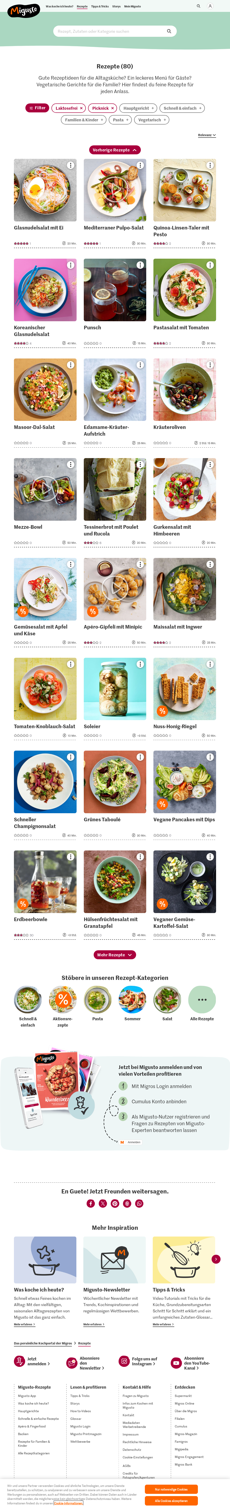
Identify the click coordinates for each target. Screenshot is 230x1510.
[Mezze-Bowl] (45, 504)
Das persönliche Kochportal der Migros (43, 1343)
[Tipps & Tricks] (184, 1282)
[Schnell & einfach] (28, 1007)
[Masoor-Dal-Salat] (45, 404)
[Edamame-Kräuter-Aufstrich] (115, 404)
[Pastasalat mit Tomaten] (184, 305)
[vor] (216, 1259)
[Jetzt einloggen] (210, 6)
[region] (115, 1494)
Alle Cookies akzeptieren (171, 1501)
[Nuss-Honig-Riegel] (184, 700)
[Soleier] (115, 700)
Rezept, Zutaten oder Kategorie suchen (115, 31)
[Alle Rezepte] (202, 1007)
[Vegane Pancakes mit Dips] (184, 797)
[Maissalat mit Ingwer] (184, 604)
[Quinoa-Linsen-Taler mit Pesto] (184, 205)
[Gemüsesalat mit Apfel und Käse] (45, 604)
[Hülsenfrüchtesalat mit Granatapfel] (115, 896)
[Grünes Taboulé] (115, 797)
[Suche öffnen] (198, 6)
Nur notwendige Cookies (171, 1489)
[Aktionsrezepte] (63, 1007)
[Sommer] (132, 1007)
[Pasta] (98, 1007)
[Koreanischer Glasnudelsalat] (45, 305)
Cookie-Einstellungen (138, 1457)
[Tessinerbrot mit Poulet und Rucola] (115, 504)
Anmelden (134, 1142)
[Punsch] (115, 305)
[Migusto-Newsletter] (114, 1282)
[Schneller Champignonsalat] (45, 797)
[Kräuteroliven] (184, 404)
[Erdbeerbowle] (45, 896)
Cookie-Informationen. (68, 1503)
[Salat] (167, 1007)
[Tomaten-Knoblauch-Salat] (45, 700)
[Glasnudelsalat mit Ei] (45, 205)
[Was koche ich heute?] (45, 1282)
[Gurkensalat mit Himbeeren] (184, 504)
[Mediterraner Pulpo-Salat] (115, 205)
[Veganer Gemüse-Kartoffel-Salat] (184, 896)
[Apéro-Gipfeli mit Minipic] (115, 604)
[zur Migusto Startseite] (23, 7)
